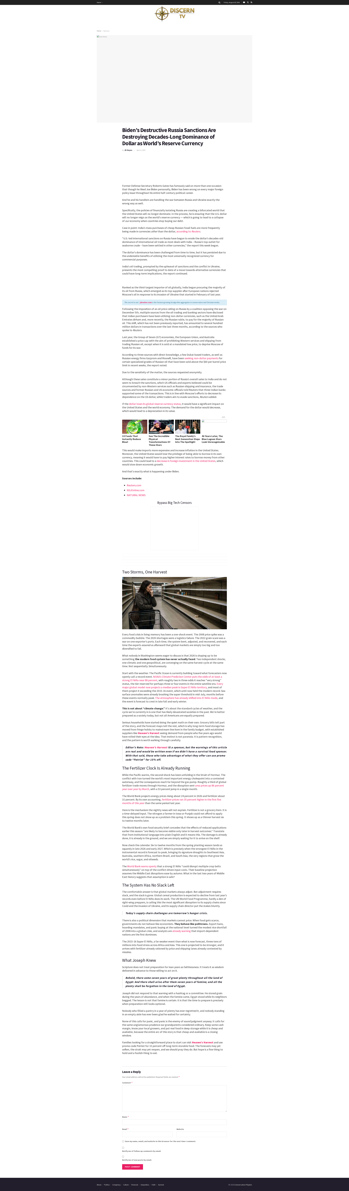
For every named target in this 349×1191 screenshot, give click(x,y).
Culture (126, 1185)
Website (180, 1129)
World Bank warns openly (142, 866)
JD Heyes (128, 150)
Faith (153, 1185)
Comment (127, 1082)
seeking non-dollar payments (201, 358)
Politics (106, 1185)
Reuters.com (134, 485)
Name (125, 1117)
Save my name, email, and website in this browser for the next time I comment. (160, 1141)
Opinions (106, 31)
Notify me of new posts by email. (137, 1160)
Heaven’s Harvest (148, 733)
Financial (134, 1185)
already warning (181, 931)
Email (125, 1129)
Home (99, 2)
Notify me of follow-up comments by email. (141, 1151)
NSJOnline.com (135, 490)
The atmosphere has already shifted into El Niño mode (186, 698)
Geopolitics (145, 1185)
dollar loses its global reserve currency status (155, 403)
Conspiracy (116, 1185)
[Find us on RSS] (251, 2)
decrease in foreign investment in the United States (186, 461)
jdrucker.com (146, 302)
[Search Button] (219, 2)
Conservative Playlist (243, 1185)
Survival (161, 1185)
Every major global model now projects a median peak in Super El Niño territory (172, 685)
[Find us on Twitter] (248, 2)
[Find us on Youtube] (244, 2)
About (99, 1185)
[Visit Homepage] (174, 14)
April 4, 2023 (141, 150)
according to (183, 231)
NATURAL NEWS (136, 495)
